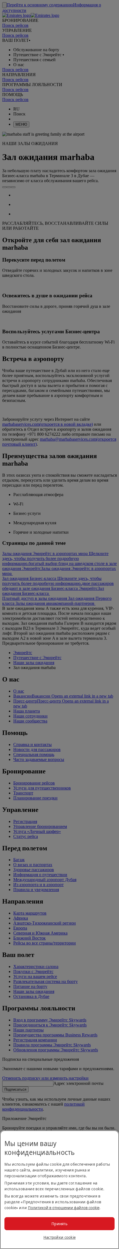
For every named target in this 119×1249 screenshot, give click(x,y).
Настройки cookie (59, 1237)
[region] (59, 1189)
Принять (59, 1223)
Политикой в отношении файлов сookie (63, 1207)
